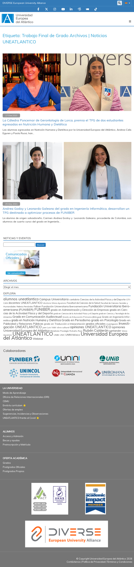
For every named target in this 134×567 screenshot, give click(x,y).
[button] (127, 3)
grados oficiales (96, 323)
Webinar (38, 338)
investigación (112, 324)
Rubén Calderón (96, 330)
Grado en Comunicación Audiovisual (37, 316)
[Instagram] (54, 9)
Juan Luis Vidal (49, 327)
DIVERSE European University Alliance (24, 3)
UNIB (56, 335)
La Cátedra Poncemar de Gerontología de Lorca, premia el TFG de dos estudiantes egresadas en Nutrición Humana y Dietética (63, 122)
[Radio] (87, 9)
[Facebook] (38, 9)
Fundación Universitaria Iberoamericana (65, 306)
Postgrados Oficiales (14, 467)
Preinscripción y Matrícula (16, 444)
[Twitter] (46, 9)
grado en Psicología (104, 320)
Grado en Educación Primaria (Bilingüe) (81, 317)
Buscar (40, 245)
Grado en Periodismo (76, 320)
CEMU (6, 401)
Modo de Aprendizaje (14, 392)
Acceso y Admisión (13, 436)
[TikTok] (95, 9)
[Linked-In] (71, 9)
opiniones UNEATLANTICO (90, 327)
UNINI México (72, 334)
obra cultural (63, 327)
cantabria (74, 299)
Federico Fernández (25, 306)
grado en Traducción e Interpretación (64, 323)
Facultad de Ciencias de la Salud (83, 303)
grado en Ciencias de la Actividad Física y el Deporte (76, 313)
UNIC (62, 335)
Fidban (37, 306)
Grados (7, 462)
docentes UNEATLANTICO (25, 302)
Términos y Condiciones (119, 561)
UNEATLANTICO (33, 334)
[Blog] (79, 9)
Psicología (64, 331)
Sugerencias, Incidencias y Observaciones (25, 413)
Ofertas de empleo (13, 409)
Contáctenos (73, 561)
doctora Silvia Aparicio (54, 303)
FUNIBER (42, 309)
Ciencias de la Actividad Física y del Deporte (102, 299)
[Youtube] (63, 9)
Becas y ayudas (11, 440)
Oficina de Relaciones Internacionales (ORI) (26, 397)
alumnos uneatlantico (21, 299)
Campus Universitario (54, 299)
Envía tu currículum (12, 405)
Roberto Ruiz (75, 331)
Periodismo (54, 331)
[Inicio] (17, 18)
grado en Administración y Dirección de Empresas (80, 309)
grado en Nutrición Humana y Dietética (36, 320)
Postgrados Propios (13, 471)
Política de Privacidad (93, 561)
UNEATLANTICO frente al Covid (19, 417)
